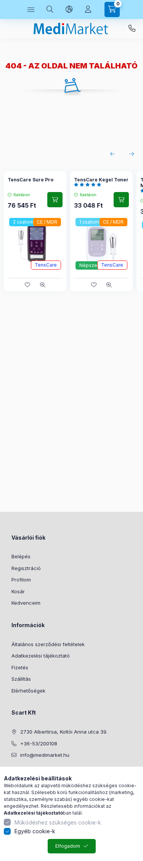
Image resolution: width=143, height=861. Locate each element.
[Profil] (88, 9)
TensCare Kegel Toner (101, 180)
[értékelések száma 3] (89, 184)
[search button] (50, 9)
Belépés (21, 556)
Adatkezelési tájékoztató (40, 656)
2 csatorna (24, 222)
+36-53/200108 (132, 28)
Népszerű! (91, 265)
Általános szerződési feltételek (48, 644)
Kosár (18, 591)
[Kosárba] (55, 199)
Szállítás (21, 679)
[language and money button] (69, 9)
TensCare (46, 265)
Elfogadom (67, 846)
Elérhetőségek (28, 691)
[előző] (112, 154)
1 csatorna (90, 222)
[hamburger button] (31, 9)
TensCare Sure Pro (30, 180)
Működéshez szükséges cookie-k (57, 822)
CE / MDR (47, 222)
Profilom (21, 580)
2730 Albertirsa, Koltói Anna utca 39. (64, 732)
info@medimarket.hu (44, 755)
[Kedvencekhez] (27, 284)
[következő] (131, 154)
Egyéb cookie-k (34, 831)
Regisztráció (26, 568)
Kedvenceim (25, 603)
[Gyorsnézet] (42, 284)
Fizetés (19, 667)
